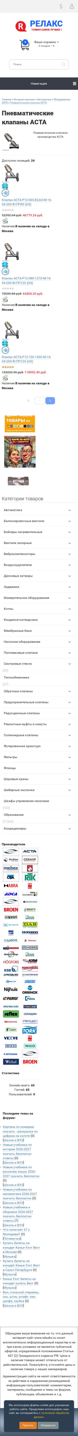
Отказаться (48, 1425)
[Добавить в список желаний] (5, 186)
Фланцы (10, 768)
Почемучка (12, 1238)
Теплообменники (16, 677)
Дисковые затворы (18, 576)
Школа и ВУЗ (13, 1140)
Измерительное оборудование (26, 598)
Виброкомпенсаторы (19, 554)
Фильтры (10, 757)
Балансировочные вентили (24, 521)
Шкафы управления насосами (26, 801)
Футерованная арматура (22, 746)
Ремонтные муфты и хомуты (25, 724)
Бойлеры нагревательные (23, 532)
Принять (28, 1425)
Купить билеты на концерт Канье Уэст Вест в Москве (21, 1247)
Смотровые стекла (18, 664)
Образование (14, 815)
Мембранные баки (18, 631)
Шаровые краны (16, 779)
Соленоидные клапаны (21, 735)
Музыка (10, 1256)
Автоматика (13, 510)
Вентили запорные (18, 543)
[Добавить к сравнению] (5, 193)
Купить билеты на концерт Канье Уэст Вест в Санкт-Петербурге (21, 1265)
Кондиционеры (15, 828)
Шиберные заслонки (19, 790)
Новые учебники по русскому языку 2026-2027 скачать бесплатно (21, 1171)
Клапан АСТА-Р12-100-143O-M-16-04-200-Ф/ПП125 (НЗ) (26, 359)
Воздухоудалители (18, 565)
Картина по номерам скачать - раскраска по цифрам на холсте (20, 1131)
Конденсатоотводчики (21, 620)
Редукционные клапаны (22, 713)
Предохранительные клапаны (26, 702)
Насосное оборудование (22, 642)
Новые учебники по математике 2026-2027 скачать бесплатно (20, 1194)
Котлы (8, 609)
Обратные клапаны (18, 691)
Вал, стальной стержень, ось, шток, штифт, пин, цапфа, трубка (21, 1296)
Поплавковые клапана (21, 653)
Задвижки (11, 587)
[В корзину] (5, 221)
